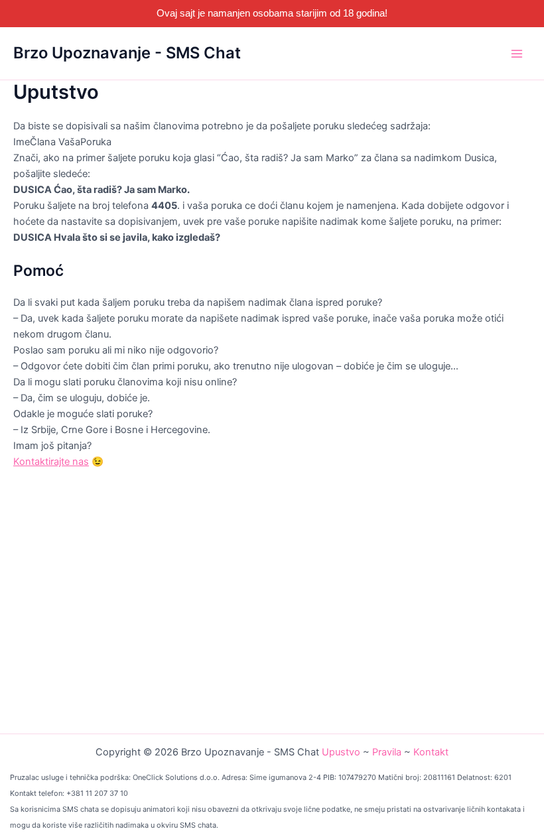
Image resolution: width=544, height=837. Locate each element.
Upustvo (341, 752)
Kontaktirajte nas (51, 462)
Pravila (386, 752)
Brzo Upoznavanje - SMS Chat (127, 52)
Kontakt (430, 752)
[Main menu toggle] (517, 54)
